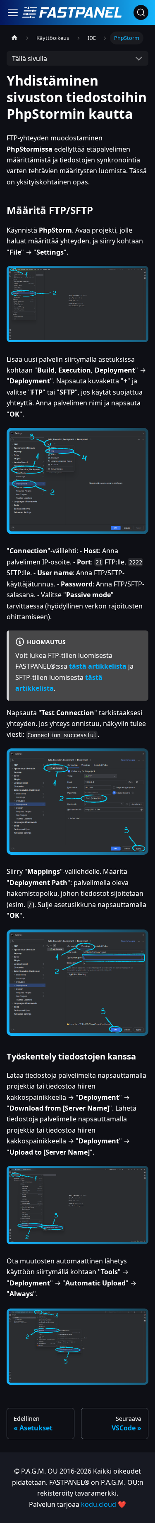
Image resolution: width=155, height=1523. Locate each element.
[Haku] (141, 12)
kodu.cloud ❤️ (103, 1504)
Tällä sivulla (29, 58)
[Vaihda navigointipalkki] (13, 12)
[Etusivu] (14, 38)
